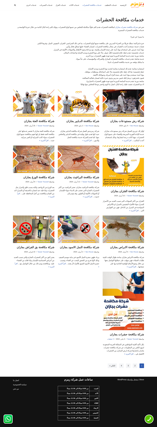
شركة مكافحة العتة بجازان (39, 121)
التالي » (112, 366)
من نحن (16, 389)
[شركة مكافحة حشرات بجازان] (123, 301)
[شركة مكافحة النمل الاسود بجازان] (78, 229)
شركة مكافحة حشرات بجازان (126, 27)
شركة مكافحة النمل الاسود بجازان (79, 247)
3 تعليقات (110, 339)
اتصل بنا (16, 380)
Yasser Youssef (43, 126)
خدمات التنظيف (111, 5)
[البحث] (15, 5)
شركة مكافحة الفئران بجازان (127, 191)
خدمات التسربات (46, 5)
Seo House (134, 126)
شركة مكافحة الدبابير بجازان (82, 121)
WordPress (122, 380)
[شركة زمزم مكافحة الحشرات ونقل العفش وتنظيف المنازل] (137, 5)
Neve (142, 380)
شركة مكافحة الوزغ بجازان (38, 177)
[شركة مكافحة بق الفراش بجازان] (33, 229)
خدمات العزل (61, 5)
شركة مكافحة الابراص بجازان (127, 247)
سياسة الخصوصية (20, 385)
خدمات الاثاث (74, 5)
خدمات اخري (31, 5)
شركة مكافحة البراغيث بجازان (81, 177)
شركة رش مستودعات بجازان (127, 121)
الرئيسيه (123, 5)
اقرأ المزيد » (126, 140)
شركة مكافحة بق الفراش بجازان (35, 247)
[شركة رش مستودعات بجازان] (123, 103)
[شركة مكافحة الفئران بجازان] (123, 166)
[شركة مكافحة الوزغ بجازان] (33, 159)
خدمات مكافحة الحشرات (91, 5)
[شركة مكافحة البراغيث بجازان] (78, 159)
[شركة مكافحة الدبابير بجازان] (78, 103)
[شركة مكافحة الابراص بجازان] (123, 229)
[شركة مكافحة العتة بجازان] (33, 103)
